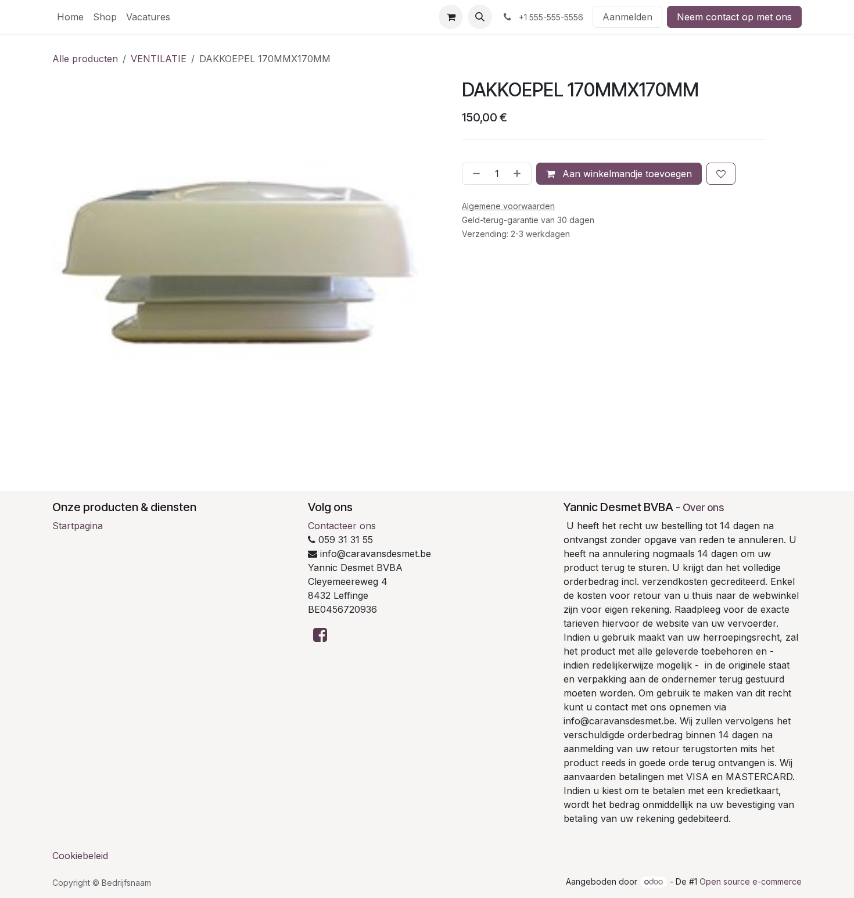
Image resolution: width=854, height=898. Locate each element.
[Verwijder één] (474, 173)
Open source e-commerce (750, 881)
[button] (480, 17)
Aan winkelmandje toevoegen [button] (625, 173)
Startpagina (77, 525)
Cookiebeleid (80, 855)
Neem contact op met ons (734, 17)
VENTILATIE (158, 58)
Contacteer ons (342, 525)
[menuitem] (70, 16)
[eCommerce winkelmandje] (451, 17)
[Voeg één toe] (519, 173)
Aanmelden (627, 17)
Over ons (703, 507)
